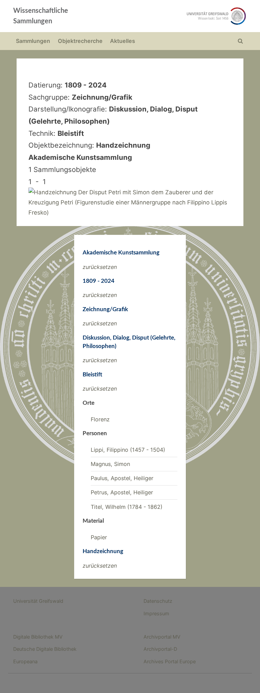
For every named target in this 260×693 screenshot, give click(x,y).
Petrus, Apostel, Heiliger (122, 492)
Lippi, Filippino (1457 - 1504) (128, 449)
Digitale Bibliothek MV (38, 637)
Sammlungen (33, 41)
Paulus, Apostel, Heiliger (122, 478)
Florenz (100, 419)
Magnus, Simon (110, 464)
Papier (99, 537)
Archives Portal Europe (170, 661)
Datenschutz (158, 601)
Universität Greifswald (38, 601)
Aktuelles (122, 41)
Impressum (156, 613)
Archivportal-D (160, 649)
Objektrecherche (80, 41)
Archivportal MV (162, 637)
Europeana (25, 661)
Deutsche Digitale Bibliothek (45, 649)
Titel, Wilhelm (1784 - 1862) (126, 506)
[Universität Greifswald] (177, 16)
